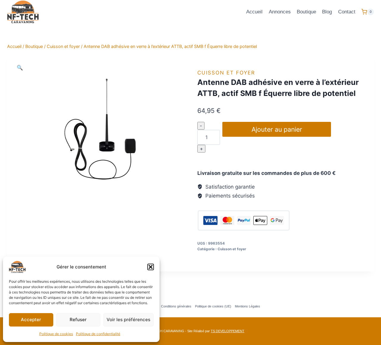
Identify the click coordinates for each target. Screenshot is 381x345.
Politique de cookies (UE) (213, 306)
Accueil (254, 12)
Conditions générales (176, 306)
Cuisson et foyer (226, 73)
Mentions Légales (247, 306)
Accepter (31, 319)
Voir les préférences (128, 319)
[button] (151, 267)
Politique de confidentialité (98, 334)
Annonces (280, 12)
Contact (346, 12)
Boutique (306, 12)
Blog (327, 12)
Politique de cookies (56, 334)
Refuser (78, 319)
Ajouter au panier (277, 129)
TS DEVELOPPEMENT (227, 331)
